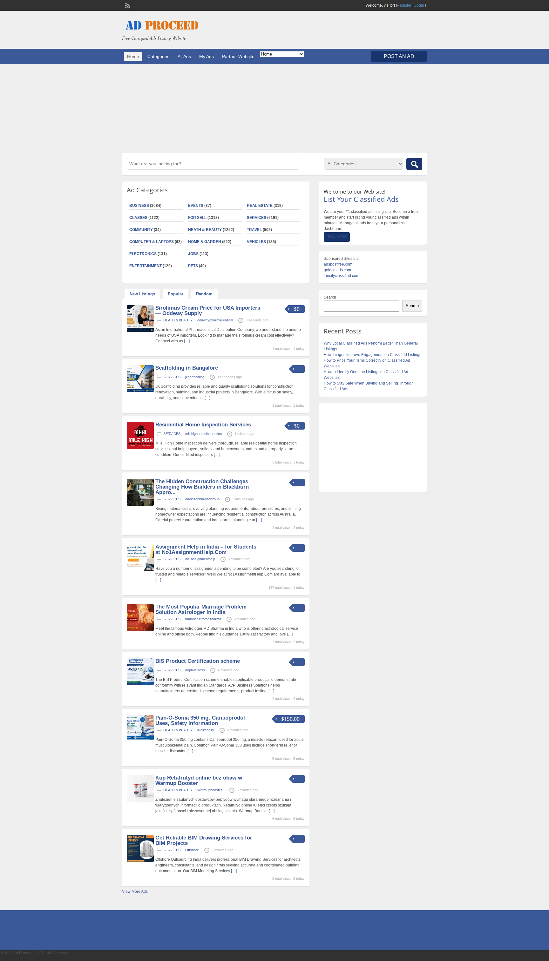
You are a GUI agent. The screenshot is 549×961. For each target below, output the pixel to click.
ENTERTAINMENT (145, 266)
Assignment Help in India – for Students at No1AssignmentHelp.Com (205, 549)
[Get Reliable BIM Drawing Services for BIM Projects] (140, 861)
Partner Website (238, 56)
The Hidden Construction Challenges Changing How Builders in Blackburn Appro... (202, 486)
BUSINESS (139, 205)
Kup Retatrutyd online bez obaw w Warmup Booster (198, 780)
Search (330, 297)
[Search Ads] (414, 164)
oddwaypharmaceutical (215, 320)
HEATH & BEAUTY (205, 229)
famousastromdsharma (203, 619)
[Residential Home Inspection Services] (140, 447)
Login (419, 5)
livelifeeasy (205, 730)
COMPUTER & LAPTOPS (151, 242)
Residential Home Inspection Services (203, 425)
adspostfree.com (338, 264)
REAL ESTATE (260, 205)
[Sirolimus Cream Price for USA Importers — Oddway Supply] (140, 331)
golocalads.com (337, 270)
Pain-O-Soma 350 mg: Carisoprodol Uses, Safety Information (200, 720)
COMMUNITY (141, 229)
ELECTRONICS (143, 254)
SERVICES (256, 217)
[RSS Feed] (127, 5)
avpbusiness (195, 670)
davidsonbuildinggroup (202, 499)
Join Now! (337, 237)
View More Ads (135, 891)
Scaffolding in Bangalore (186, 368)
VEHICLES (256, 242)
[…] (187, 341)
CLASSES (138, 217)
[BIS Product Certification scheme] (140, 684)
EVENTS (195, 205)
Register (404, 5)
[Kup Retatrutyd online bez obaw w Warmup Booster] (140, 801)
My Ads (206, 56)
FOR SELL (197, 217)
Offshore (192, 850)
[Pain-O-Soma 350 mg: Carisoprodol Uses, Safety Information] (140, 739)
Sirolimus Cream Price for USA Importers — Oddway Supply (207, 310)
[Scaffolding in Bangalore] (140, 391)
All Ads (184, 56)
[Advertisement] (274, 108)
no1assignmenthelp (200, 559)
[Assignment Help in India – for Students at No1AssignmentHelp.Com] (140, 570)
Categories (158, 56)
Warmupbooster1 (210, 790)
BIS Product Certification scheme (197, 661)
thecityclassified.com (341, 275)
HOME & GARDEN (204, 242)
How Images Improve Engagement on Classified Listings (372, 354)
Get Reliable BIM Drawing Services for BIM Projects (203, 840)
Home (133, 56)
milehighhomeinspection (203, 434)
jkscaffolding (194, 377)
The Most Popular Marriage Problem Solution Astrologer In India (201, 609)
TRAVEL (254, 229)
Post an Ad (399, 56)
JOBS (193, 254)
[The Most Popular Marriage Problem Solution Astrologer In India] (140, 630)
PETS (193, 266)
